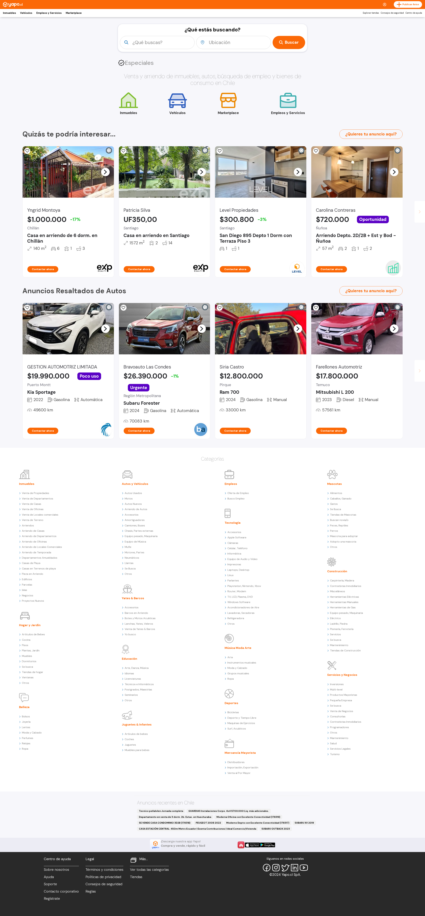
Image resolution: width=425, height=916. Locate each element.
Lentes (26, 727)
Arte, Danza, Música (137, 668)
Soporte (50, 884)
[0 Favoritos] (27, 308)
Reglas (90, 891)
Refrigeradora (235, 618)
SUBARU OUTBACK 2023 (275, 828)
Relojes (26, 743)
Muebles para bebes (137, 750)
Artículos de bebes (136, 734)
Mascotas (334, 484)
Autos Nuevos (133, 504)
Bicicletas (233, 712)
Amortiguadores (135, 520)
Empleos (231, 484)
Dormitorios (29, 661)
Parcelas (27, 584)
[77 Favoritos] (220, 151)
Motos (129, 498)
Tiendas (136, 877)
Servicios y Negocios (342, 675)
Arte (230, 657)
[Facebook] (266, 867)
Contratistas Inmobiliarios (345, 586)
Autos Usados (133, 493)
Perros (334, 531)
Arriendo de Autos (136, 509)
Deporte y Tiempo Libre (241, 718)
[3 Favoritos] (316, 151)
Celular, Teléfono (237, 548)
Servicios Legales (340, 748)
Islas (24, 590)
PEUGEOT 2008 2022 (208, 822)
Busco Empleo (236, 498)
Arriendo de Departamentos (39, 536)
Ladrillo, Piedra (338, 623)
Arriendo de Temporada (36, 552)
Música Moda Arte (238, 648)
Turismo (335, 754)
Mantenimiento (339, 645)
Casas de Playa (31, 563)
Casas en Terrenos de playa (39, 568)
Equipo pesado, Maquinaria (141, 536)
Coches (129, 739)
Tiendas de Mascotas (343, 514)
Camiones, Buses (135, 525)
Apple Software (236, 537)
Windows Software (238, 602)
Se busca (27, 667)
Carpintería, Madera (342, 580)
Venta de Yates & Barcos (140, 629)
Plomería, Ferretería (341, 629)
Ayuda (49, 877)
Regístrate (52, 898)
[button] (105, 172)
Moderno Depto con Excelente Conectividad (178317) (257, 822)
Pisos (25, 645)
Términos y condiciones (104, 869)
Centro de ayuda (413, 13)
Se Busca (130, 568)
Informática (234, 553)
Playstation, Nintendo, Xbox (244, 586)
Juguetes (130, 744)
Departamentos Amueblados (39, 557)
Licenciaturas (133, 678)
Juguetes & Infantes (137, 725)
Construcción (337, 571)
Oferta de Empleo (238, 493)
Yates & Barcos (133, 598)
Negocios (27, 595)
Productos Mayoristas (343, 695)
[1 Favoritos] (27, 151)
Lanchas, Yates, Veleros (139, 623)
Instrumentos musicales (241, 662)
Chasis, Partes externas (139, 531)
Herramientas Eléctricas (344, 597)
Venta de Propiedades (35, 493)
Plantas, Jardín (31, 650)
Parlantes (233, 580)
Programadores (339, 727)
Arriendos (28, 525)
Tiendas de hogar (32, 672)
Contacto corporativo (61, 891)
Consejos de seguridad (392, 13)
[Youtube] (303, 867)
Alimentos (336, 493)
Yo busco (130, 634)
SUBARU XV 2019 (304, 822)
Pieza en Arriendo (32, 574)
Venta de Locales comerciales (40, 514)
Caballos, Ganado (340, 498)
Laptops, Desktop (238, 570)
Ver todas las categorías (149, 869)
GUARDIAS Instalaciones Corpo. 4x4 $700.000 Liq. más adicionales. (228, 810)
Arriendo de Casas (33, 531)
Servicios (335, 634)
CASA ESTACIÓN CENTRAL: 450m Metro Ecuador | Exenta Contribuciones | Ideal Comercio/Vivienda (197, 828)
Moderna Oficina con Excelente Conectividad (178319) (248, 816)
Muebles (27, 656)
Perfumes (27, 738)
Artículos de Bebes (33, 634)
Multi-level (336, 689)
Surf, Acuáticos (236, 728)
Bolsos (26, 716)
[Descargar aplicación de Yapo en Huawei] (241, 845)
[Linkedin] (294, 867)
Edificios (27, 579)
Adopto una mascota (343, 541)
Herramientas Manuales (344, 602)
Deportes (231, 703)
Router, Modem (236, 591)
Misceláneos (337, 591)
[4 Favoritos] (124, 151)
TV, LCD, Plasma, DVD (240, 597)
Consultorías (337, 716)
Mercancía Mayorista (240, 753)
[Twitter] (285, 867)
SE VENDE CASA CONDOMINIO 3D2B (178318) (164, 822)
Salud (333, 743)
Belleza (24, 707)
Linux (230, 575)
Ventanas (28, 677)
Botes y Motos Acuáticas (140, 618)
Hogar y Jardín (30, 625)
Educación (129, 659)
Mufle (128, 547)
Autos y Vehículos (135, 484)
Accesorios (131, 514)
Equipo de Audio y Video (242, 559)
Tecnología (233, 523)
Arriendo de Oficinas (34, 541)
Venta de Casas (31, 504)
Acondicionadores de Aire (243, 607)
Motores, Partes (134, 552)
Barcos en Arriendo (136, 613)
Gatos (334, 504)
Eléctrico (335, 618)
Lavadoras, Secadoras (241, 613)
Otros (25, 683)
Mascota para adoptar (344, 536)
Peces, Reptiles (339, 525)
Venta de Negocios (341, 711)
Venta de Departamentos (37, 498)
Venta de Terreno (32, 520)
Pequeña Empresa (341, 700)
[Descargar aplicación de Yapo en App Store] (252, 845)
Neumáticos (132, 557)
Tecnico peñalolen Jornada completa (161, 810)
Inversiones (337, 684)
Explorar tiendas (371, 13)
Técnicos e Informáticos (139, 684)
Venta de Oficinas (32, 509)
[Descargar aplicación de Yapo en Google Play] (267, 845)
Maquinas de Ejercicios (241, 723)
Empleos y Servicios (49, 13)
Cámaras (232, 543)
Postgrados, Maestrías (138, 689)
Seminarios (131, 695)
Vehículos (26, 13)
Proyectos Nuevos (33, 601)
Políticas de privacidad (103, 877)
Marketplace (74, 13)
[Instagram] (276, 867)
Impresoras (234, 564)
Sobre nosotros (56, 869)
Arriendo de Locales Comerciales (42, 547)
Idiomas (129, 673)
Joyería (26, 722)
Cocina (26, 640)
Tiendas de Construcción (345, 650)
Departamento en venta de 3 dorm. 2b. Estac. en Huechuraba (175, 816)
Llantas (129, 563)
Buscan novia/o (339, 520)
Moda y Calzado (32, 732)
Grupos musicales (238, 673)
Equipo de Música (135, 541)
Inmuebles (9, 13)
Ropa (25, 748)
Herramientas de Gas (343, 607)
